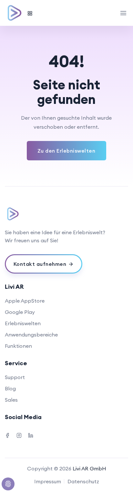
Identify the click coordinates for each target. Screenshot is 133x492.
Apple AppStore (25, 300)
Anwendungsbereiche (31, 334)
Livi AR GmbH (89, 468)
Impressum (47, 481)
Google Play (20, 312)
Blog (10, 388)
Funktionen (18, 346)
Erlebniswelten (23, 323)
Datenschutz (83, 481)
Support (15, 377)
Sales (11, 400)
